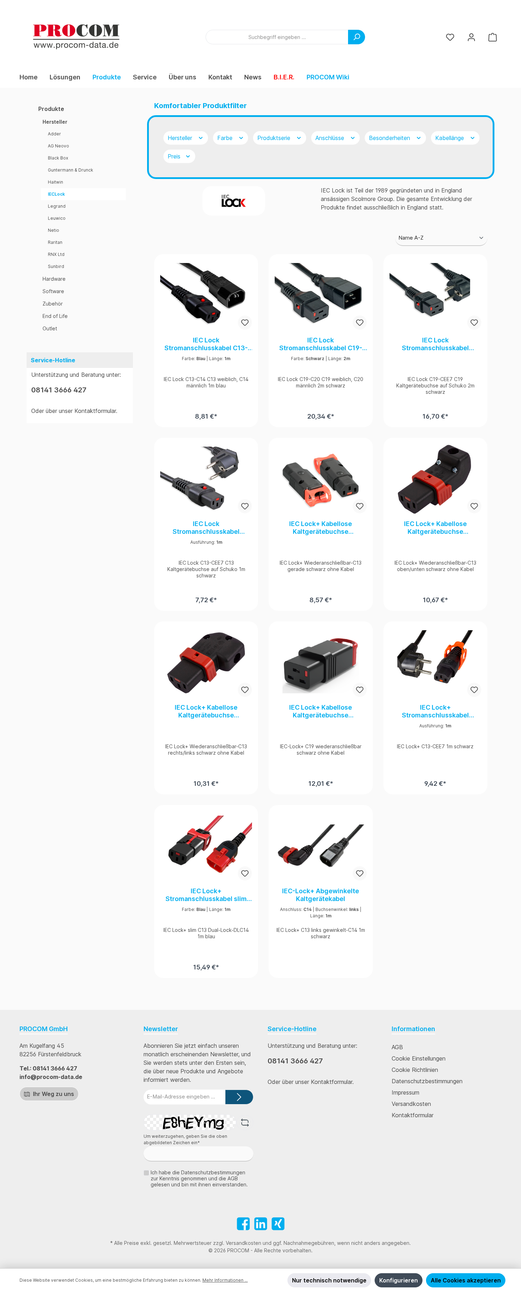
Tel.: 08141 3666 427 (48, 1068)
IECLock (56, 194)
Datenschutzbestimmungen (427, 1081)
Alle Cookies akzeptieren (466, 1280)
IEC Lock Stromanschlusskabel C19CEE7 (435, 344)
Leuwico (57, 218)
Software (53, 291)
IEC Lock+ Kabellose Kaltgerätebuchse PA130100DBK (435, 528)
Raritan (55, 242)
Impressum (405, 1092)
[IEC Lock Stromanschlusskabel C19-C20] (320, 295)
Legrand (57, 206)
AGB (397, 1047)
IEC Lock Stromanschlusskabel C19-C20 (320, 344)
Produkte (51, 108)
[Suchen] (356, 37)
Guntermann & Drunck (70, 170)
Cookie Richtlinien (415, 1069)
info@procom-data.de (50, 1076)
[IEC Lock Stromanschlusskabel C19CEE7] (435, 295)
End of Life (55, 316)
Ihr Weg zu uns (53, 1093)
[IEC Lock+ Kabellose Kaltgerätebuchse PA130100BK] (320, 479)
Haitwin (55, 182)
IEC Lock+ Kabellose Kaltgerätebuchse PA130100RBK (206, 711)
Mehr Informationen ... (225, 1280)
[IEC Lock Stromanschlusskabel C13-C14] (206, 295)
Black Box (58, 158)
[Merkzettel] (450, 37)
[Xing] (278, 1224)
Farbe (225, 137)
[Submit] (239, 1097)
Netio (53, 230)
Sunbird (56, 266)
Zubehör (53, 304)
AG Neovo (58, 146)
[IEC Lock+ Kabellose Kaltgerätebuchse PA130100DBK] (435, 479)
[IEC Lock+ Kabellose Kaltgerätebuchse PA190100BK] (320, 662)
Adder (54, 133)
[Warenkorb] (493, 37)
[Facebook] (243, 1224)
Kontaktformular (95, 410)
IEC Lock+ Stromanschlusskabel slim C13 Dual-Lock (206, 895)
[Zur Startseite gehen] (76, 37)
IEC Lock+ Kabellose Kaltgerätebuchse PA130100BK (320, 528)
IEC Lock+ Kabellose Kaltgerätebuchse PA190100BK (320, 711)
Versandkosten (411, 1103)
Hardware (54, 279)
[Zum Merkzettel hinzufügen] (245, 322)
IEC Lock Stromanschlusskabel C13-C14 (206, 344)
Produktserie (274, 137)
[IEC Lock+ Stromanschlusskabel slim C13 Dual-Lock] (206, 846)
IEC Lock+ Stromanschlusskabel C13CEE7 (435, 711)
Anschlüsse (330, 137)
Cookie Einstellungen (419, 1058)
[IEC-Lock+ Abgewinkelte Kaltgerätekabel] (320, 846)
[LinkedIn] (261, 1224)
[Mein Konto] (471, 37)
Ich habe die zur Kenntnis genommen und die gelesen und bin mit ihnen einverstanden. (199, 1178)
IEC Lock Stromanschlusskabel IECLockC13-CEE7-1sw (206, 528)
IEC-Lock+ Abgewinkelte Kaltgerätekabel (320, 894)
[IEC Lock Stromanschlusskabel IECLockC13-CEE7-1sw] (206, 479)
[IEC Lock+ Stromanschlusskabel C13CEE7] (435, 662)
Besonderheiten (390, 137)
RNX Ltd (56, 254)
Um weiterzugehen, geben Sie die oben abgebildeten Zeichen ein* (185, 1139)
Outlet (50, 328)
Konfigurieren (398, 1280)
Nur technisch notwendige (329, 1280)
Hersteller (55, 122)
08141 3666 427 (58, 390)
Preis (175, 156)
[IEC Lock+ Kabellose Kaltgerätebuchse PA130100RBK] (206, 662)
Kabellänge (450, 137)
